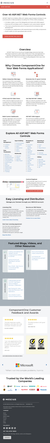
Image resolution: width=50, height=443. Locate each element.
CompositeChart (9, 160)
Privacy (5, 417)
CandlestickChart (9, 157)
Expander (29, 151)
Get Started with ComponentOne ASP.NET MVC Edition (38, 258)
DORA (4, 422)
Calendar (41, 153)
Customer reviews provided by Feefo (12, 355)
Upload (40, 165)
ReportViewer (42, 148)
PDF (40, 146)
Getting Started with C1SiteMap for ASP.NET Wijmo (14, 261)
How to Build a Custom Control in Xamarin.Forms (15, 295)
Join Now (7, 437)
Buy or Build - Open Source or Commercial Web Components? (15, 268)
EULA (4, 421)
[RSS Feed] (15, 428)
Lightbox (18, 159)
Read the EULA (7, 235)
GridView (7, 144)
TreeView (29, 169)
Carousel (18, 156)
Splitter (29, 163)
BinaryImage (42, 161)
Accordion (30, 144)
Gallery (18, 157)
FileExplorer (19, 148)
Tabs (28, 166)
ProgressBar (30, 158)
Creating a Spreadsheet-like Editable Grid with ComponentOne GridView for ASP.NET (15, 254)
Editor (17, 146)
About (4, 413)
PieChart (7, 165)
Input (17, 149)
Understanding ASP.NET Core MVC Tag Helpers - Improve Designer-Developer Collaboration (14, 283)
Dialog (29, 149)
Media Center (6, 416)
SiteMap (29, 160)
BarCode (41, 159)
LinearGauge (8, 162)
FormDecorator (31, 154)
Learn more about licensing (10, 219)
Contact (5, 414)
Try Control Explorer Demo (34, 190)
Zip (39, 167)
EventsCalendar (43, 154)
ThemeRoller (42, 164)
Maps (6, 163)
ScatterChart (8, 168)
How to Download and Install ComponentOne (38, 252)
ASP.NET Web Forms (5, 6)
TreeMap (7, 171)
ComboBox (19, 144)
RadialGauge (8, 167)
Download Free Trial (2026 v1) (13, 36)
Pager (28, 157)
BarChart (7, 154)
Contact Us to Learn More (33, 218)
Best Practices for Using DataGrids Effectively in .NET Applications (15, 290)
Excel (40, 144)
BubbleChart (8, 156)
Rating (18, 151)
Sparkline (7, 170)
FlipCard (29, 152)
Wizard (29, 171)
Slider (28, 161)
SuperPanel (30, 165)
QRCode (41, 162)
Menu (28, 155)
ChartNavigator (9, 159)
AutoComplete (20, 143)
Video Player (19, 160)
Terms (4, 419)
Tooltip (29, 168)
